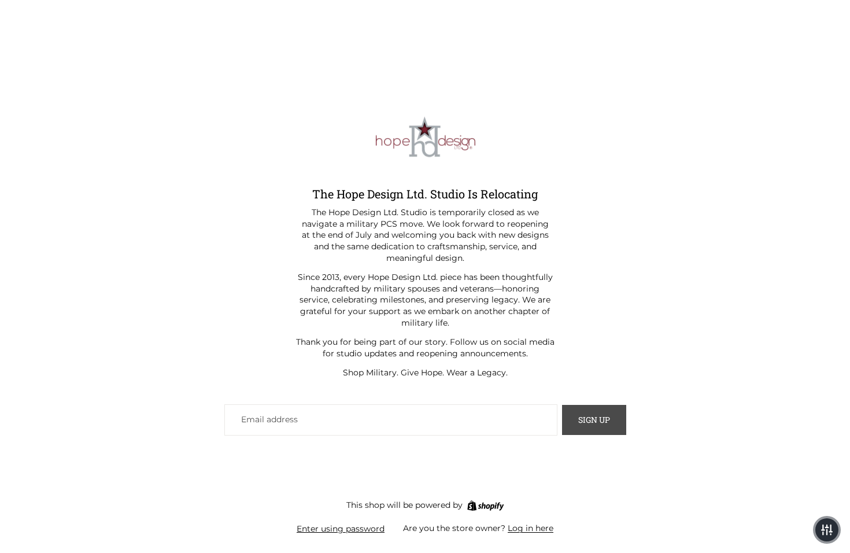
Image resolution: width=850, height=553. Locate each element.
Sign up (594, 419)
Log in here (530, 528)
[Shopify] (485, 505)
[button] (827, 530)
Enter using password (341, 528)
